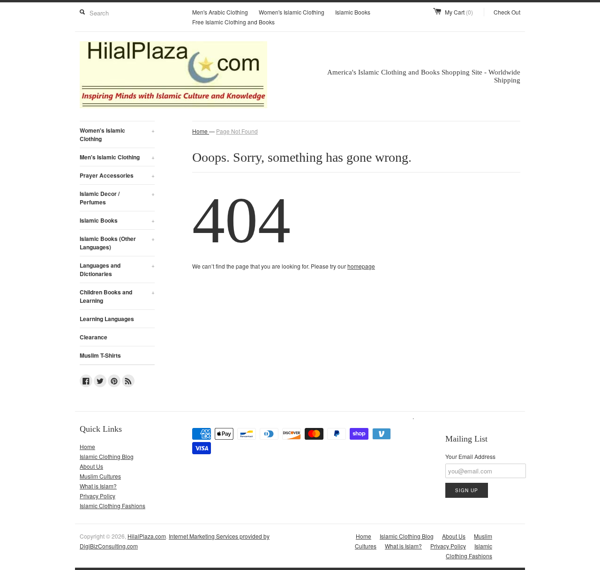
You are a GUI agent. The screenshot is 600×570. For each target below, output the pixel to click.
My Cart (459, 12)
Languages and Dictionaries (117, 269)
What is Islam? (98, 486)
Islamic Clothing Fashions (112, 506)
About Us (91, 466)
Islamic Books (352, 12)
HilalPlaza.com (147, 536)
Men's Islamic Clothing (117, 157)
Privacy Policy (97, 496)
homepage (361, 266)
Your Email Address (470, 456)
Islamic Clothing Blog (107, 456)
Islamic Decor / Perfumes (117, 197)
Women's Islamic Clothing (291, 12)
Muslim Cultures (100, 476)
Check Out (507, 12)
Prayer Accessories (117, 175)
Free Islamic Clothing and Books (233, 22)
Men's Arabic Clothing (220, 12)
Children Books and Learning (117, 296)
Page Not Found (237, 131)
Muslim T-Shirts (100, 355)
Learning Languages (107, 319)
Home (87, 446)
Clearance (93, 337)
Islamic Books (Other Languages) (117, 242)
